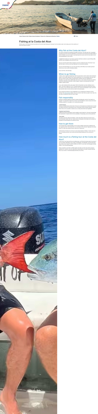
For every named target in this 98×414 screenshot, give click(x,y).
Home (20, 36)
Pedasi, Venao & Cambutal (34, 36)
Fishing (58, 36)
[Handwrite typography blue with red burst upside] (6, 3)
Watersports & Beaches (51, 36)
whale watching (67, 92)
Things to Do (43, 36)
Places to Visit (26, 36)
